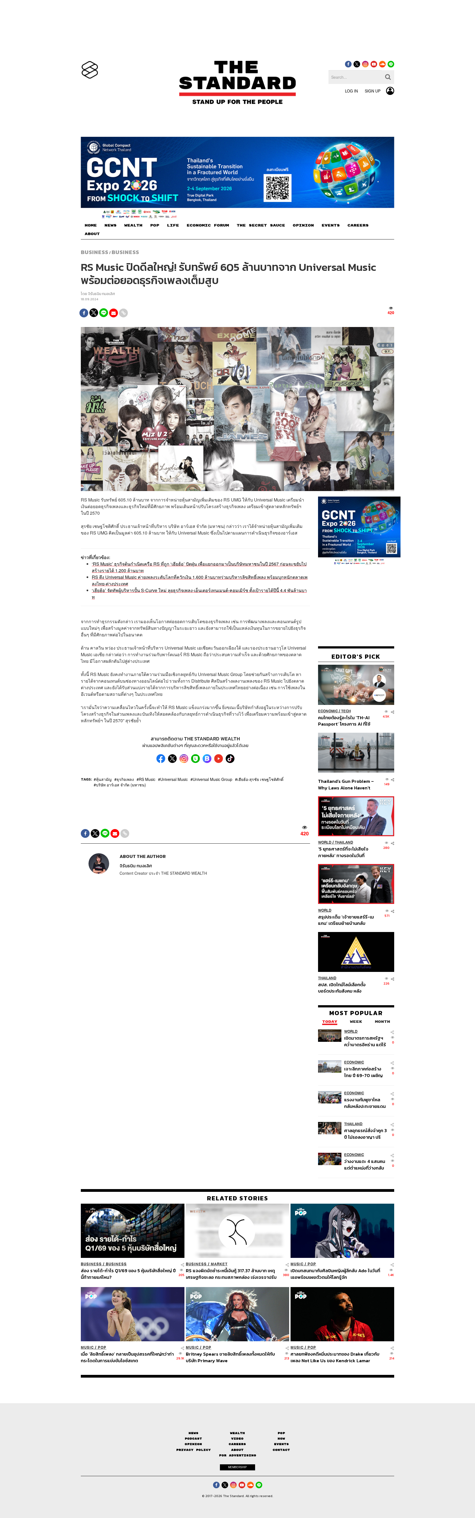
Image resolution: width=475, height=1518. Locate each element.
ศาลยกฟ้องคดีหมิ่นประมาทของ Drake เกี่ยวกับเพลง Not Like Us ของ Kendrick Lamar (335, 1357)
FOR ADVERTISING (237, 1455)
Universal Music (174, 779)
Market (219, 1264)
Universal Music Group (212, 779)
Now (281, 1438)
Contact (281, 1449)
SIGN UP (372, 91)
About (237, 1449)
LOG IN (351, 91)
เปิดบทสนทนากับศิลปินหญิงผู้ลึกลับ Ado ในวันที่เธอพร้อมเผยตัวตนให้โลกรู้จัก (335, 1274)
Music (297, 1264)
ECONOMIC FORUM (208, 225)
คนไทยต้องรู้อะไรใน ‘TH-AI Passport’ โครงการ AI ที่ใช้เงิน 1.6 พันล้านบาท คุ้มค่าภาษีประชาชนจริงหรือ (345, 721)
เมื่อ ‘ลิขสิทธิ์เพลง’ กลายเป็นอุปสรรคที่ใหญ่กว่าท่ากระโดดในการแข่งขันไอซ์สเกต (127, 1357)
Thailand (344, 842)
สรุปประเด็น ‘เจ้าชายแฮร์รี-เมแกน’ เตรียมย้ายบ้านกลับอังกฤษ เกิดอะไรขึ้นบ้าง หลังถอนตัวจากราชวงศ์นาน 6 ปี (346, 920)
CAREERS (358, 225)
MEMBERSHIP (237, 1467)
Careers (237, 1444)
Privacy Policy (193, 1449)
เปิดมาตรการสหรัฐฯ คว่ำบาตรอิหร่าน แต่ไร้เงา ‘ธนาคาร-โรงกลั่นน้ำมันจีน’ (365, 1041)
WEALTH (133, 225)
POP (154, 225)
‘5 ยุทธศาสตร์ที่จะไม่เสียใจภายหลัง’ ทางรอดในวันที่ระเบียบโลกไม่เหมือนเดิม (343, 852)
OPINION (303, 225)
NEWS (110, 225)
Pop (281, 1433)
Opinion (193, 1444)
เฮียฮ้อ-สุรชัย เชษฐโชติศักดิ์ (260, 779)
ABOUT (92, 234)
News (193, 1433)
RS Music (147, 779)
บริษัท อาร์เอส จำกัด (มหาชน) (121, 784)
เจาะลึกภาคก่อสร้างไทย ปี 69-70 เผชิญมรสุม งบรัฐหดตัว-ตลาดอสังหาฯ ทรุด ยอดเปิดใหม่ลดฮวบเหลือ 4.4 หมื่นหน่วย (363, 1072)
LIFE (173, 225)
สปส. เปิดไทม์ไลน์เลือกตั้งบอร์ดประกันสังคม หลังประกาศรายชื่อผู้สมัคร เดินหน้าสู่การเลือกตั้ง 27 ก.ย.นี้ (343, 988)
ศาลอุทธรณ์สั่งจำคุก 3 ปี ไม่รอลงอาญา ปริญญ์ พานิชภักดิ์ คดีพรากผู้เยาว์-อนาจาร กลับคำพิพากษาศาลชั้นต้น (365, 1133)
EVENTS (331, 225)
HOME (91, 225)
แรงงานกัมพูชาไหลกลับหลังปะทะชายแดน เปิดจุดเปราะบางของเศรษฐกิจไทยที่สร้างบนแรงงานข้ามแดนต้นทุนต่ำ (365, 1103)
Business (94, 252)
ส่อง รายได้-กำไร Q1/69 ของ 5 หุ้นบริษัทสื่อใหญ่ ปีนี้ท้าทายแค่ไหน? (128, 1274)
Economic (328, 711)
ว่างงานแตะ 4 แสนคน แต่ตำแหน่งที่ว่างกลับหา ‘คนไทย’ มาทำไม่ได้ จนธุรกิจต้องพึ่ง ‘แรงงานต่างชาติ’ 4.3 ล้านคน (364, 1164)
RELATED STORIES (237, 1198)
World (325, 842)
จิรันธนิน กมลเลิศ (101, 294)
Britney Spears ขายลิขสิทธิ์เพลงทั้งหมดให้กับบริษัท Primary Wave (230, 1357)
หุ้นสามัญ (104, 779)
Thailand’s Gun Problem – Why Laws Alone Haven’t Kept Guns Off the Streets (346, 784)
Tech (346, 711)
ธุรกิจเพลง (125, 779)
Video (237, 1438)
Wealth (237, 1433)
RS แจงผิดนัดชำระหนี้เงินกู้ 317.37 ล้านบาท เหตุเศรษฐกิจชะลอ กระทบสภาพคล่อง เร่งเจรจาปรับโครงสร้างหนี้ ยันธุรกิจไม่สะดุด (231, 1274)
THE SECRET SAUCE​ (261, 225)
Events (281, 1444)
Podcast (193, 1438)
